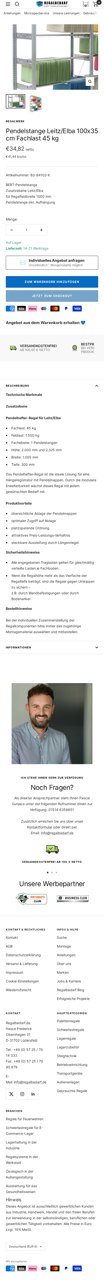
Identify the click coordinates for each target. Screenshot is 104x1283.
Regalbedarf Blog (70, 990)
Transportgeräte (69, 1073)
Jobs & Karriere (69, 981)
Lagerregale (66, 1038)
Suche (62, 937)
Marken (63, 972)
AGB (9, 946)
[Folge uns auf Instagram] (22, 1093)
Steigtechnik (67, 1056)
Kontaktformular (39, 827)
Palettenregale (68, 1021)
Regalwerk (15, 121)
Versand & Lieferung (22, 964)
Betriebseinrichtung (72, 1064)
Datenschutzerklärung (23, 955)
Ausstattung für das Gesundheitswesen (21, 1189)
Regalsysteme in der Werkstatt (22, 1160)
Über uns (64, 964)
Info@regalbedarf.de (57, 833)
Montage (64, 946)
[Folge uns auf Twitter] (11, 1093)
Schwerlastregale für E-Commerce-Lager (24, 1131)
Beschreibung (17, 385)
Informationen (18, 647)
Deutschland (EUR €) (23, 1246)
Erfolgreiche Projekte (73, 999)
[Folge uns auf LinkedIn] (33, 1093)
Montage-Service (36, 13)
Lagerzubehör (68, 1047)
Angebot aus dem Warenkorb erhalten (43, 322)
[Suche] (17, 4)
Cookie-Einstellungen (22, 981)
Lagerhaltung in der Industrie (21, 1145)
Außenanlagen (68, 1082)
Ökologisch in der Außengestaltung (19, 1174)
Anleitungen (12, 13)
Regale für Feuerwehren (24, 1119)
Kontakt (12, 937)
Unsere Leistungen (66, 13)
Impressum (14, 972)
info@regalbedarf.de (30, 1082)
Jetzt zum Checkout (52, 296)
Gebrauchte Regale (72, 1091)
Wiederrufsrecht (18, 990)
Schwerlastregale (70, 1030)
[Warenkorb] (95, 4)
